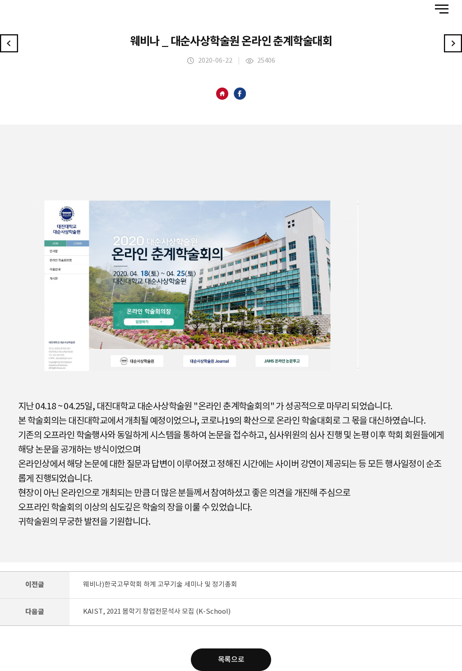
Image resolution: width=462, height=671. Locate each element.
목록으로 (231, 660)
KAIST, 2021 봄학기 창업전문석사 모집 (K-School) (157, 611)
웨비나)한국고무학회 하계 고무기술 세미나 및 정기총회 (160, 584)
